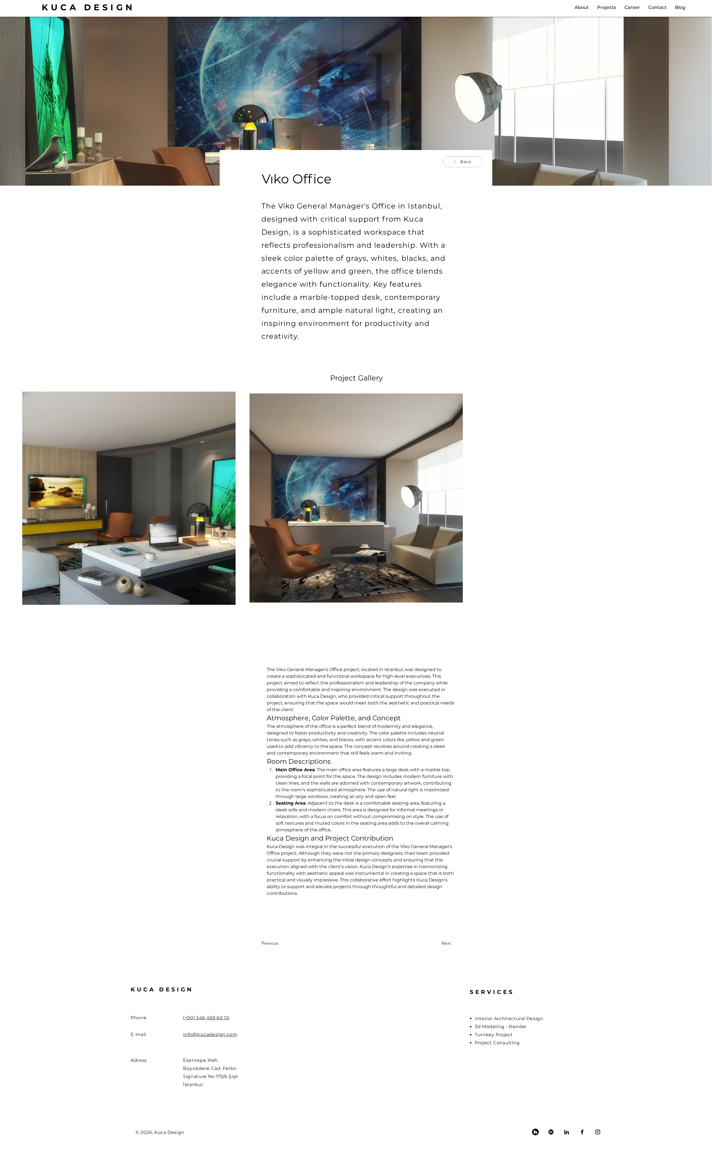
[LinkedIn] (566, 1132)
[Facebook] (582, 1132)
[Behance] (551, 1132)
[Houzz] (535, 1132)
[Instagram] (597, 1132)
